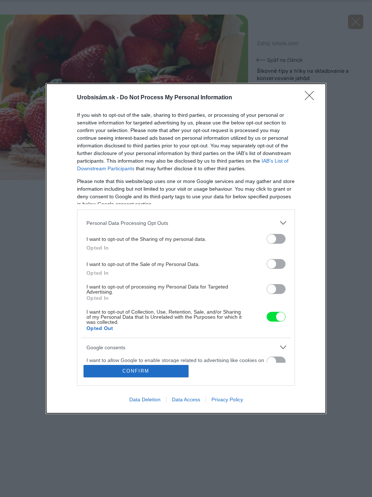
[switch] (276, 239)
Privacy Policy (227, 399)
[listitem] (186, 223)
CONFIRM (135, 371)
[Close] (312, 98)
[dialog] (186, 248)
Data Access (186, 399)
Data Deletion (145, 399)
